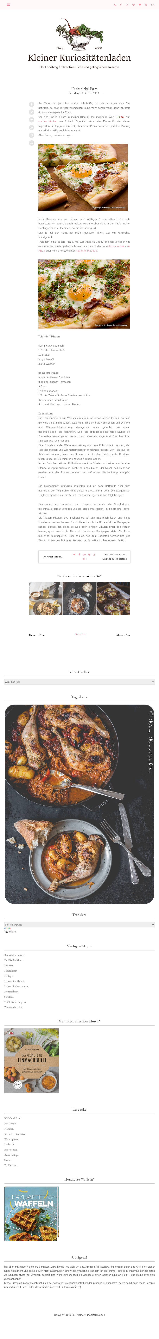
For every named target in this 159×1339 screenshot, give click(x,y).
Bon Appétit (10, 1123)
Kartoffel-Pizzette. (87, 250)
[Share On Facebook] (31, 104)
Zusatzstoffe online (13, 1007)
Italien (114, 554)
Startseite (80, 634)
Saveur (7, 1160)
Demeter (8, 965)
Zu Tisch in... (10, 1165)
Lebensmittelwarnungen (16, 986)
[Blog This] (31, 135)
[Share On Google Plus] (31, 127)
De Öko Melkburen (14, 960)
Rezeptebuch (10, 1149)
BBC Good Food (12, 1118)
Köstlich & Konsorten (15, 1134)
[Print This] (31, 143)
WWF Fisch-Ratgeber (15, 1002)
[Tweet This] (31, 112)
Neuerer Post (36, 635)
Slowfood (9, 996)
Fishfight (8, 976)
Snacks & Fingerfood (115, 559)
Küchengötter (11, 1139)
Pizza (122, 554)
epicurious (9, 1128)
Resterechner (11, 991)
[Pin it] (31, 119)
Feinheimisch (10, 970)
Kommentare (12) (54, 557)
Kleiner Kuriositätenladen (91, 1314)
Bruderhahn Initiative (15, 955)
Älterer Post (123, 635)
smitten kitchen (47, 121)
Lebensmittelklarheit (14, 981)
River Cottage (11, 1155)
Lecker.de (9, 1144)
